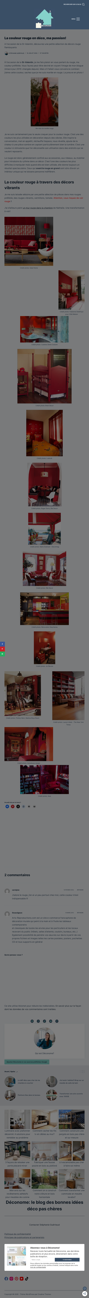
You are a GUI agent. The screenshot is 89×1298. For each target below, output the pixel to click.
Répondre (80, 890)
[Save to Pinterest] (2, 649)
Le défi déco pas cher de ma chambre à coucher (29, 1081)
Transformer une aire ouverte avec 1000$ (71, 1095)
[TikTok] (27, 1279)
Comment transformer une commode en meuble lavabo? (72, 1194)
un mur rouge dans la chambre (38, 208)
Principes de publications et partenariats (24, 1237)
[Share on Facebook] (2, 644)
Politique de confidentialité (17, 1234)
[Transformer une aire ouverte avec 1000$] (51, 1095)
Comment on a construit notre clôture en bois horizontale (44, 1194)
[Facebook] (6, 1279)
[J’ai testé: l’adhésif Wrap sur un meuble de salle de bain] (51, 1081)
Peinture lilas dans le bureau (29, 1095)
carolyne (15, 890)
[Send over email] (2, 653)
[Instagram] (11, 1279)
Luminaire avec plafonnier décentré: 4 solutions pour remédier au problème (17, 1134)
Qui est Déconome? (44, 1053)
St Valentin (44, 53)
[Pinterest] (16, 1279)
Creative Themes (44, 1294)
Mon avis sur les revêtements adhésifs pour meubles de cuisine (17, 1194)
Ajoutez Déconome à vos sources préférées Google (27, 1062)
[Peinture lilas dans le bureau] (10, 1095)
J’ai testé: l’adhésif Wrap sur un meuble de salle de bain (71, 1081)
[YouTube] (21, 1279)
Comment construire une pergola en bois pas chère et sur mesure (71, 1134)
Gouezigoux (17, 913)
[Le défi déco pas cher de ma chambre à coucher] (10, 1081)
